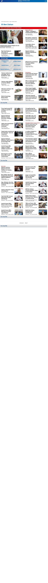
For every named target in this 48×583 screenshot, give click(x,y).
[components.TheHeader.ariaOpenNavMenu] (7, 1)
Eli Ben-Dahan (17, 61)
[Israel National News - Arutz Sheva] (24, 1)
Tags (10, 21)
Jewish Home (5, 65)
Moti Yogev (17, 65)
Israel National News (5, 21)
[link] (11, 39)
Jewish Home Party (5, 61)
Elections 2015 (17, 69)
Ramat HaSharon (5, 69)
